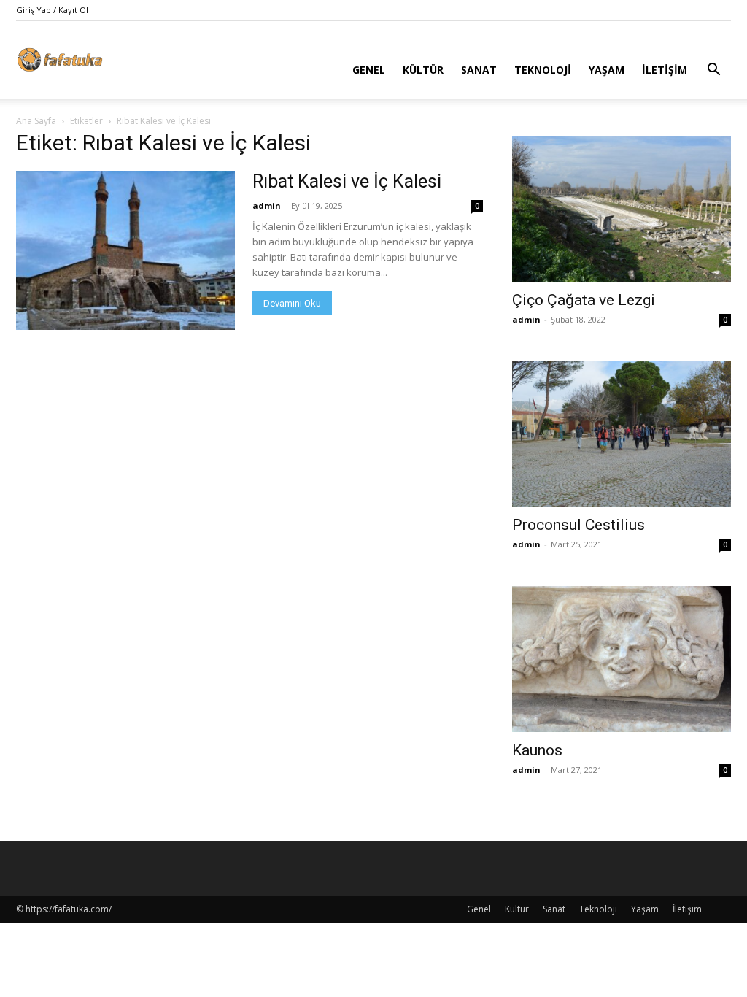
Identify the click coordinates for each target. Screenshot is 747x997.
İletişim (664, 70)
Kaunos (537, 750)
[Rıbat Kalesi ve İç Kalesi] (125, 250)
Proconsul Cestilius (578, 525)
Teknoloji (542, 70)
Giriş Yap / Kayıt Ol (52, 9)
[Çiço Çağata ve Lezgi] (621, 209)
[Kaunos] (621, 659)
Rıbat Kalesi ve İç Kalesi (346, 181)
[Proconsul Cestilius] (621, 434)
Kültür (423, 70)
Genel (368, 70)
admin (266, 205)
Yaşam (606, 70)
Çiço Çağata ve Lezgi (583, 300)
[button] (713, 71)
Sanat (479, 70)
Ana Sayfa (36, 121)
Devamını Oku (292, 303)
